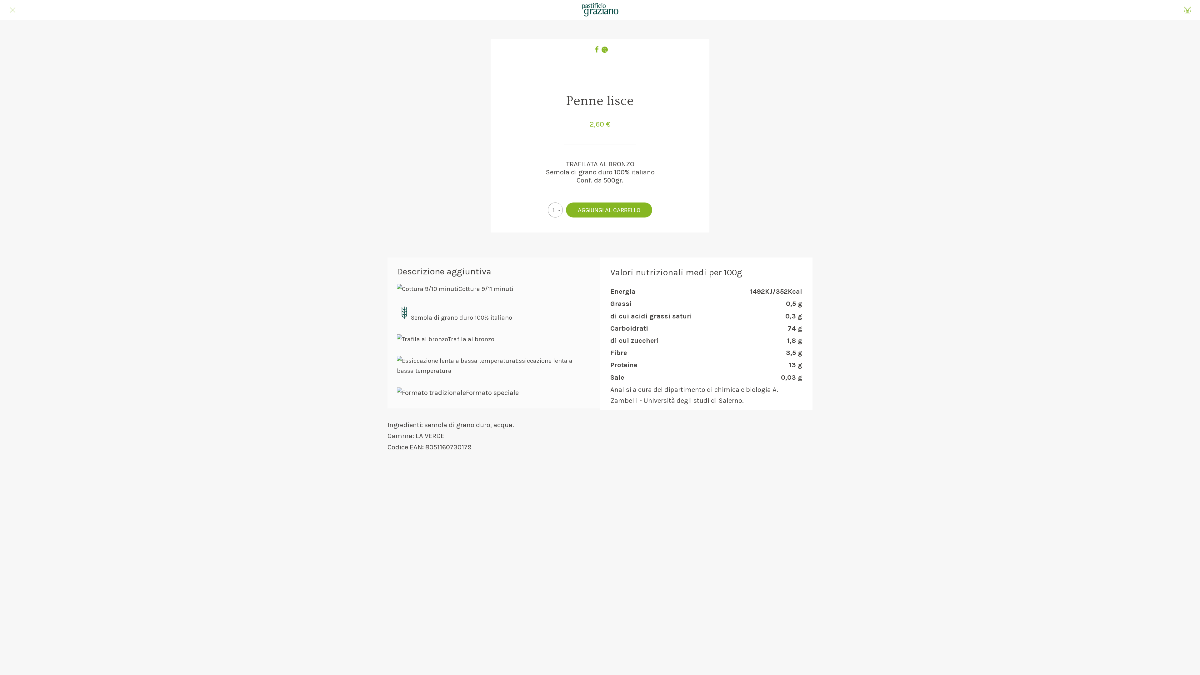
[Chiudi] (12, 10)
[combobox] (555, 210)
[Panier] (1187, 10)
